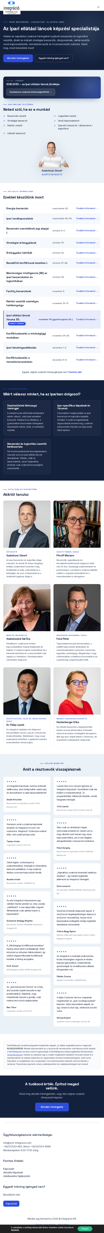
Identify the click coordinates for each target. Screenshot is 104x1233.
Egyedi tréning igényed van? (54, 58)
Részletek (15, 1230)
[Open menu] (98, 7)
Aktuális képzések (13, 1172)
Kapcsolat (8, 1169)
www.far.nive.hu (15, 1055)
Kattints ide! (75, 372)
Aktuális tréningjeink (18, 58)
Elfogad (85, 1228)
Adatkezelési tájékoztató (16, 1176)
